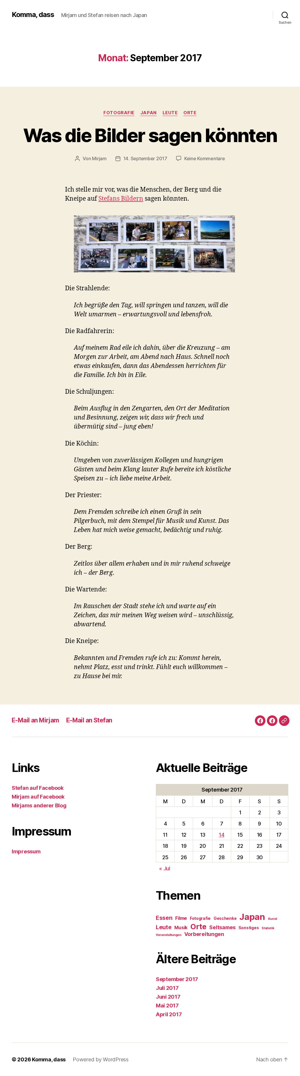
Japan (148, 112)
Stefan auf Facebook (38, 788)
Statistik (268, 928)
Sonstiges (248, 927)
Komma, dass (33, 14)
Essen (164, 918)
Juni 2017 (168, 997)
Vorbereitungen (204, 934)
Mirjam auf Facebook (38, 797)
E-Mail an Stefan (89, 720)
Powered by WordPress (101, 1059)
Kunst (272, 919)
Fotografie (118, 112)
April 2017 (169, 1014)
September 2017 (177, 979)
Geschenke (225, 918)
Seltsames (222, 927)
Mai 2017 (167, 1005)
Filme (181, 918)
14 (221, 835)
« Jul (164, 868)
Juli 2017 (167, 988)
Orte (189, 112)
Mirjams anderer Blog (39, 805)
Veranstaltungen (168, 935)
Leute (170, 112)
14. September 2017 (145, 158)
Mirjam (99, 158)
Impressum (26, 851)
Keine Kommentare (204, 158)
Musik (181, 927)
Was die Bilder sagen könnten (150, 135)
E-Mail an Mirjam (35, 720)
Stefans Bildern (120, 199)
